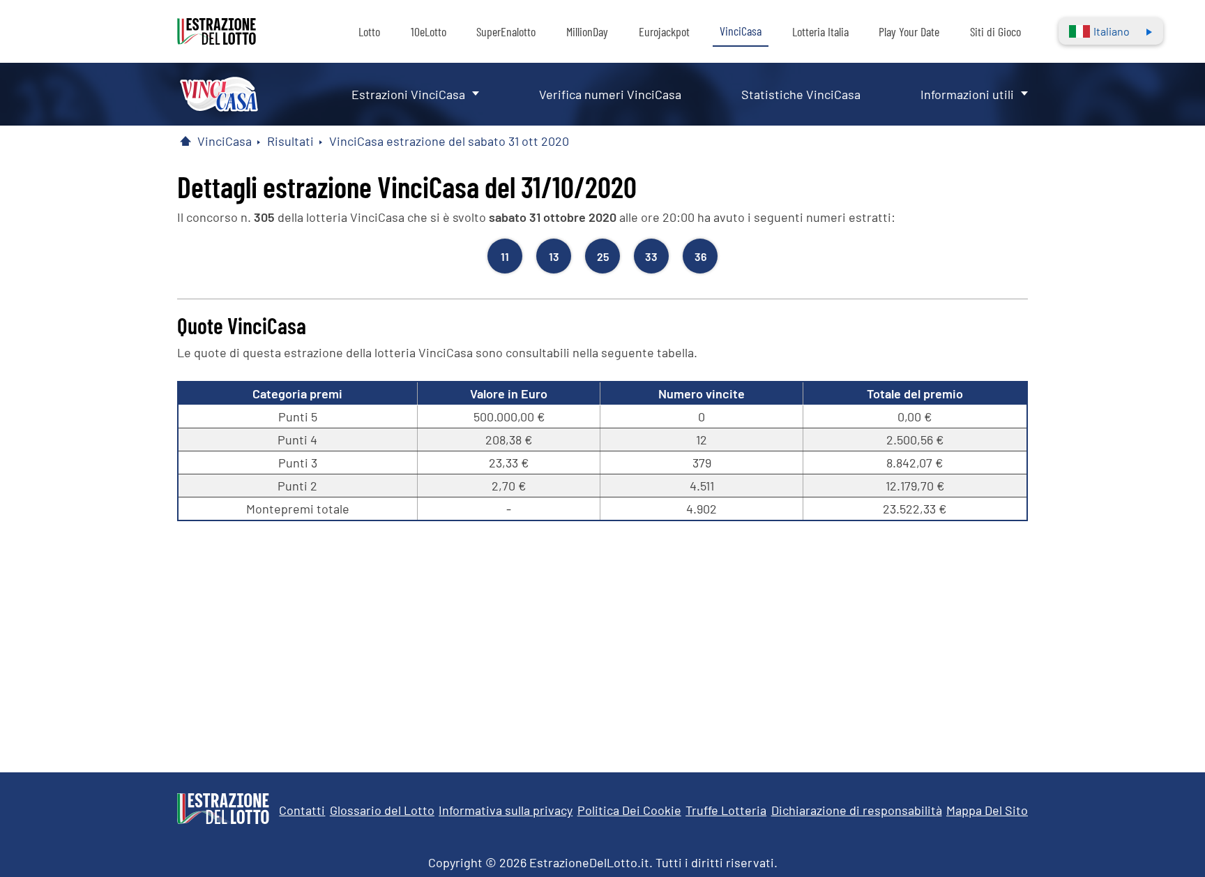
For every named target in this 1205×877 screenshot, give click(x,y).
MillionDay (587, 31)
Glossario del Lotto (382, 810)
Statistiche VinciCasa (801, 94)
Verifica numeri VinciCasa (610, 94)
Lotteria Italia (820, 31)
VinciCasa (740, 30)
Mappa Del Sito (987, 810)
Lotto (369, 31)
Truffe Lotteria (725, 810)
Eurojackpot (664, 31)
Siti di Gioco (995, 31)
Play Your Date (909, 31)
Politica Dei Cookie (629, 810)
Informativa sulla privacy (506, 810)
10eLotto (428, 31)
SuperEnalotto (506, 31)
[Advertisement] (602, 639)
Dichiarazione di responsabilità (856, 810)
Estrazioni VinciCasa (408, 94)
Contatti (302, 810)
